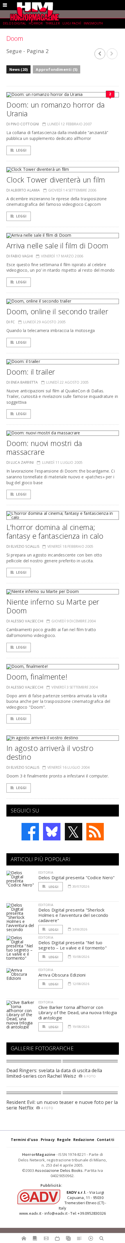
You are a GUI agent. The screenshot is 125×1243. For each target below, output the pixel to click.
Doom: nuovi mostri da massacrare (44, 447)
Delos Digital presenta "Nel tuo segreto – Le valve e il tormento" (72, 945)
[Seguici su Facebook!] (30, 832)
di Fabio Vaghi (19, 256)
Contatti (106, 1139)
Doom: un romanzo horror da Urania (55, 109)
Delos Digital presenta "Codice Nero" (76, 877)
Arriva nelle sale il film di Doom (57, 245)
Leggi (21, 150)
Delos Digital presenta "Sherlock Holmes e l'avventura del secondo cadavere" (73, 915)
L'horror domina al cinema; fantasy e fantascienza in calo (54, 531)
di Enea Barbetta (22, 382)
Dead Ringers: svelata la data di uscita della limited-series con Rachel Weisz (54, 1073)
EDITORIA (45, 872)
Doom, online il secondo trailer (57, 311)
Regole (64, 1139)
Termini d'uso (24, 1139)
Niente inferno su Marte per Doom (52, 606)
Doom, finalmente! (36, 677)
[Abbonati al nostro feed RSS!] (95, 832)
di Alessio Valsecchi (25, 621)
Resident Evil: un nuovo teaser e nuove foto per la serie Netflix (62, 1105)
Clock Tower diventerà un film (55, 180)
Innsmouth (93, 23)
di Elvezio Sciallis (22, 546)
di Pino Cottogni (22, 124)
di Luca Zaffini (20, 462)
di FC (10, 321)
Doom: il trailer (30, 372)
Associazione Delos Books (59, 1170)
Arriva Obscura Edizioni (62, 975)
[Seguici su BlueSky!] (52, 832)
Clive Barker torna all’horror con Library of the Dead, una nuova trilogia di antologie (77, 1012)
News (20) (18, 69)
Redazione (83, 1139)
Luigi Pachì (72, 23)
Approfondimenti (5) (56, 69)
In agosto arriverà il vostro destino (50, 752)
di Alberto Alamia (23, 190)
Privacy (48, 1139)
